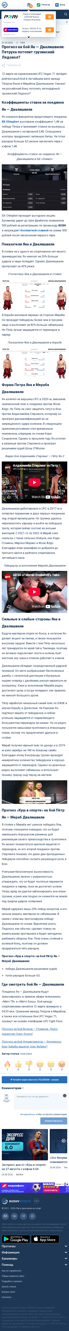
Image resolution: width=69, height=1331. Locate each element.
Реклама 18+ (9, 22)
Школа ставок (9, 1286)
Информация (10, 1252)
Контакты (6, 1297)
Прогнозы (9, 1246)
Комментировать (54, 1121)
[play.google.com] (16, 1239)
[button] (28, 5)
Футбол (19, 1174)
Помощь (7, 1264)
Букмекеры (9, 1258)
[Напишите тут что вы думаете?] (40, 1101)
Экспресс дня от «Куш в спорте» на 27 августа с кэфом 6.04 (24, 1167)
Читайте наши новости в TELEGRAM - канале (35, 1080)
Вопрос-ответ (8, 1292)
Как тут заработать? (11, 1271)
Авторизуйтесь (27, 1114)
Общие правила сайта (13, 1276)
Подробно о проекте (12, 1281)
